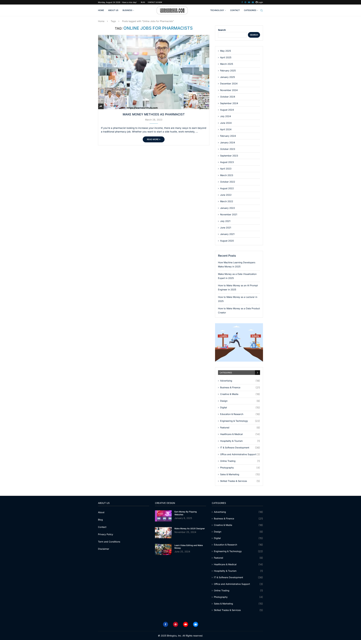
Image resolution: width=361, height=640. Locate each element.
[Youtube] (249, 2)
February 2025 (228, 70)
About (101, 512)
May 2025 (225, 50)
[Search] (261, 10)
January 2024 (227, 142)
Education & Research (240, 414)
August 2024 (227, 109)
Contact (235, 10)
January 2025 (227, 77)
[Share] (101, 106)
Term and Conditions (109, 541)
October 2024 (227, 96)
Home (101, 10)
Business (127, 10)
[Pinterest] (245, 2)
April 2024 (225, 129)
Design (240, 400)
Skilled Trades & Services (240, 481)
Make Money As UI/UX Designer (189, 528)
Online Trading (240, 461)
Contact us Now (155, 2)
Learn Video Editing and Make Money (188, 546)
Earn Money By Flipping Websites (185, 513)
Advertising (240, 380)
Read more (153, 139)
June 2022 (226, 194)
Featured (240, 427)
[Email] (253, 2)
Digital (240, 407)
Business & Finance (240, 387)
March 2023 (226, 175)
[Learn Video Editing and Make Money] (163, 549)
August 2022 (227, 188)
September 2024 (229, 103)
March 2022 (226, 201)
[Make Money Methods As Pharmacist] (153, 72)
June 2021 (225, 227)
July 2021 (225, 221)
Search (222, 30)
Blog (143, 2)
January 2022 (227, 208)
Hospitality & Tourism (240, 441)
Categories (250, 10)
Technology (217, 10)
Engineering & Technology (240, 420)
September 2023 (229, 155)
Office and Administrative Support (240, 454)
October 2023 (227, 149)
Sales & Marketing (240, 474)
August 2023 (227, 162)
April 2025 (225, 57)
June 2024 (226, 122)
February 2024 (228, 135)
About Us (113, 10)
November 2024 (229, 90)
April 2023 (225, 168)
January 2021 (227, 234)
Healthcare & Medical (240, 434)
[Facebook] (242, 2)
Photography (240, 467)
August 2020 (227, 240)
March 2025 (226, 64)
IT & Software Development (240, 447)
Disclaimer (103, 548)
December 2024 (228, 83)
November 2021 (228, 214)
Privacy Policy (105, 534)
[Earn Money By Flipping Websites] (163, 515)
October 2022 (227, 181)
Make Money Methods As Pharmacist (154, 114)
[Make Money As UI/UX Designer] (163, 532)
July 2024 (225, 116)
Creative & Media (240, 394)
